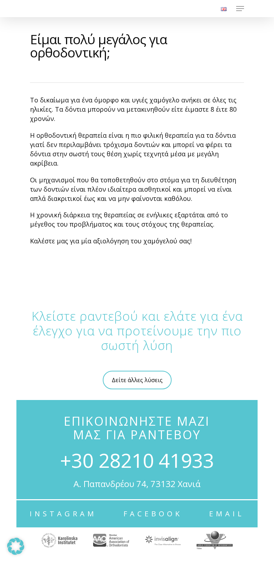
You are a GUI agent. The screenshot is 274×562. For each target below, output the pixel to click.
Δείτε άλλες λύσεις (137, 380)
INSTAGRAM (63, 513)
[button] (15, 546)
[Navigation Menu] (240, 8)
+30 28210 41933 (137, 460)
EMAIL (226, 513)
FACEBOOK (152, 513)
